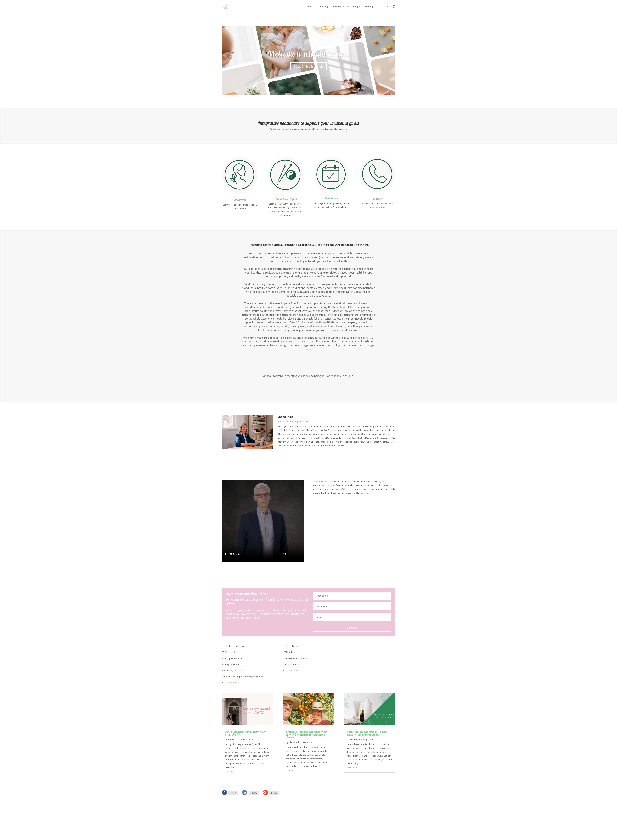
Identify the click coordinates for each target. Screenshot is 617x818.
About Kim (240, 200)
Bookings (324, 6)
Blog (355, 6)
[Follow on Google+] (265, 792)
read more (230, 771)
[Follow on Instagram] (244, 792)
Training (369, 6)
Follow (233, 792)
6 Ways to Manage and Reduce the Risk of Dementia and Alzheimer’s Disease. (306, 734)
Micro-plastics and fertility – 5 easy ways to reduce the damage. (367, 733)
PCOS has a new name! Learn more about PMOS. (245, 733)
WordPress (256, 814)
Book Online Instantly (308, 66)
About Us (311, 6)
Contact (381, 6)
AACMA (320, 481)
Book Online (331, 198)
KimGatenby (234, 739)
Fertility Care (339, 6)
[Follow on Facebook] (224, 792)
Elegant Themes (236, 814)
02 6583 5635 (231, 682)
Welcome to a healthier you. (308, 54)
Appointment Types (286, 199)
